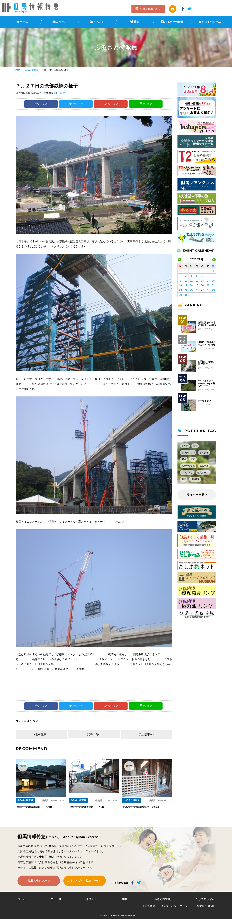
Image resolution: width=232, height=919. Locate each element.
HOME (17, 70)
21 (208, 285)
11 (191, 280)
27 (202, 290)
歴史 (193, 459)
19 (196, 285)
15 (213, 280)
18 (191, 285)
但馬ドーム (202, 472)
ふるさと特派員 (173, 21)
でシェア (42, 104)
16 (180, 285)
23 (180, 290)
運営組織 (150, 905)
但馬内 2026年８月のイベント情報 (207, 343)
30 (180, 294)
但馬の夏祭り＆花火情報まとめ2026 (207, 323)
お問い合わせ (206, 905)
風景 (195, 446)
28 (208, 290)
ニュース (61, 21)
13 (202, 280)
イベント (98, 21)
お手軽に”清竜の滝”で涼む (206, 362)
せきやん (62, 92)
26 (196, 290)
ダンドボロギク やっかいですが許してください (206, 383)
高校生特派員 (188, 466)
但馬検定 (195, 479)
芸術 (184, 459)
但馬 (184, 479)
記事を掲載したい (151, 8)
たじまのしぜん (211, 21)
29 (213, 290)
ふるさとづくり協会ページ (83, 880)
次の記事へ (146, 734)
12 (196, 280)
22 (213, 285)
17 (185, 285)
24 (185, 290)
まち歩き (204, 452)
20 (202, 285)
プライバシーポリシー (176, 905)
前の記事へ (42, 734)
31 (185, 294)
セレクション (188, 452)
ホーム (24, 21)
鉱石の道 (204, 466)
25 (191, 290)
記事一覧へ (94, 734)
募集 (136, 21)
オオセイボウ (204, 401)
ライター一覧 (195, 494)
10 (185, 280)
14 (208, 280)
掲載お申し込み (37, 880)
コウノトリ (187, 472)
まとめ (185, 446)
